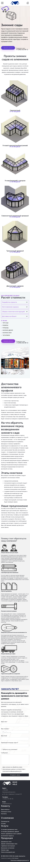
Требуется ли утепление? (10, 749)
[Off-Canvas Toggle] (27, 3)
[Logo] (14, 3)
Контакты (18, 519)
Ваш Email (4, 735)
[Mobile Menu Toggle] (2, 3)
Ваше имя (4, 721)
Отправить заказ (15, 775)
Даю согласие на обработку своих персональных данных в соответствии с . (14, 769)
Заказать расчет (8, 48)
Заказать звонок (8, 341)
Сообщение (4, 752)
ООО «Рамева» (15, 858)
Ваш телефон (5, 728)
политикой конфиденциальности (12, 771)
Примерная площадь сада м (9, 742)
